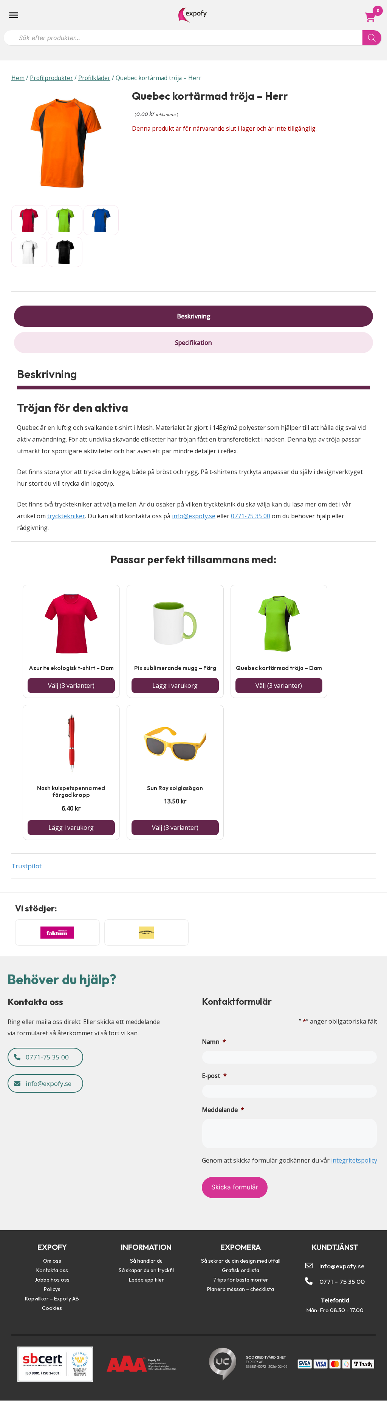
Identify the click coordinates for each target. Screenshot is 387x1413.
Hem (18, 78)
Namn (214, 1042)
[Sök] (371, 37)
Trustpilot (26, 866)
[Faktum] (57, 932)
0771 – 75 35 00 (342, 1281)
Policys (52, 1289)
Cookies (52, 1308)
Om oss (52, 1260)
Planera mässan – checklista (240, 1289)
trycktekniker (66, 516)
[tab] (193, 316)
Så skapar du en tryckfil (146, 1270)
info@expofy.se (193, 516)
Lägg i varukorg (175, 685)
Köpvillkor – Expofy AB (52, 1298)
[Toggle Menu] (13, 15)
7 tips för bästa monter (240, 1279)
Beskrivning (194, 316)
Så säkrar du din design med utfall (240, 1260)
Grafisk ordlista (240, 1270)
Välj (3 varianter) (71, 685)
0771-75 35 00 (250, 516)
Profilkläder (94, 78)
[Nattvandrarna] (147, 932)
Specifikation (193, 342)
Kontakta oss (52, 1270)
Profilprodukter (51, 78)
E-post (214, 1076)
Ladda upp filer (146, 1279)
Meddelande (223, 1110)
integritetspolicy (354, 1160)
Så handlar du (146, 1260)
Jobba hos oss (52, 1279)
